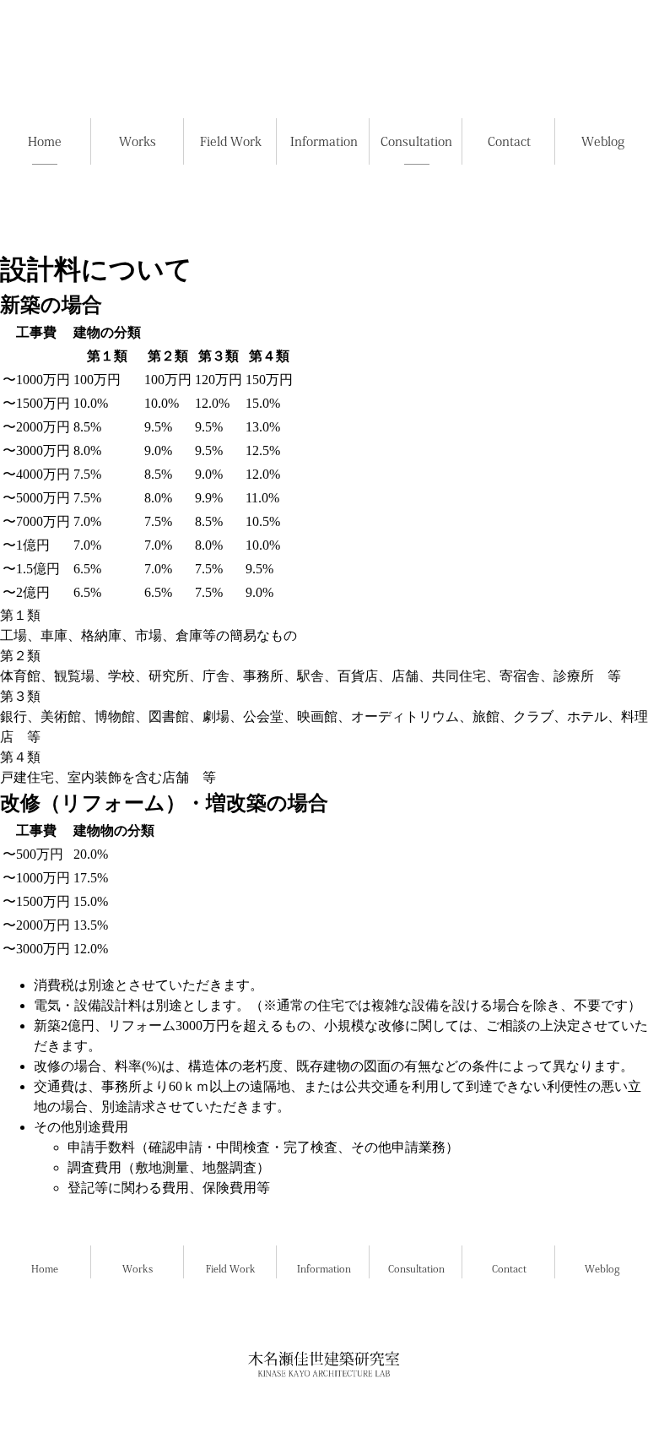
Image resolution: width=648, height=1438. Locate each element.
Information (324, 1268)
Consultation (416, 1268)
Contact (509, 1268)
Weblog (602, 1268)
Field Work (231, 1268)
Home (44, 1268)
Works (137, 1268)
